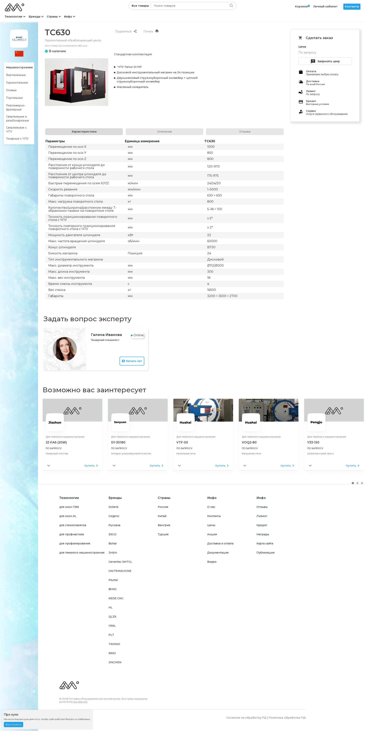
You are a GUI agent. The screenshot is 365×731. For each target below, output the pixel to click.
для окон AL (67, 516)
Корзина (301, 6)
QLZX (112, 616)
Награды (262, 534)
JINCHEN (115, 662)
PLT (111, 635)
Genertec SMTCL (120, 561)
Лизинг (261, 516)
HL (111, 607)
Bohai (113, 543)
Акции (212, 534)
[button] (353, 483)
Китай (162, 516)
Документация (218, 552)
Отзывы (261, 507)
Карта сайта (264, 543)
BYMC (113, 589)
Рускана (114, 525)
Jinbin (113, 552)
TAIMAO (114, 644)
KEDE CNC (116, 598)
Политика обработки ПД (287, 717)
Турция (163, 534)
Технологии (13, 16)
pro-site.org (80, 701)
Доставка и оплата (220, 543)
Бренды (34, 16)
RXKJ (112, 653)
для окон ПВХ (69, 507)
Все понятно (13, 724)
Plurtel (113, 580)
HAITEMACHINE (120, 571)
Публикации (265, 552)
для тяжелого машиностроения (81, 552)
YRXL (112, 625)
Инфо (68, 16)
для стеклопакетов (72, 525)
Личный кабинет (325, 6)
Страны (52, 16)
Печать (148, 31)
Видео (212, 561)
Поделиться (123, 31)
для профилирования (74, 543)
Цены (211, 525)
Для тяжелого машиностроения (65, 436)
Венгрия (164, 525)
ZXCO (112, 534)
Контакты (352, 6)
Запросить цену (328, 61)
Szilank (113, 507)
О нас (211, 507)
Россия (163, 507)
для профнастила (71, 534)
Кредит (261, 525)
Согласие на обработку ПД (246, 717)
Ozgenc (114, 516)
